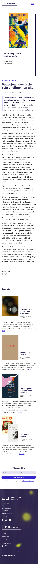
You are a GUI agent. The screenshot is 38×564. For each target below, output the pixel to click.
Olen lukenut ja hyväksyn (20, 481)
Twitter (6, 274)
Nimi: (22, 470)
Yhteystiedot (5, 517)
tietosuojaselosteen (28, 481)
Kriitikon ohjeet (6, 543)
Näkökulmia (5, 536)
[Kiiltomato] (9, 5)
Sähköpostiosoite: (8, 470)
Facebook (3, 274)
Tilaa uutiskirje (19, 477)
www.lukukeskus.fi (7, 513)
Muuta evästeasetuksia (8, 555)
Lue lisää (28, 369)
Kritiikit (4, 533)
